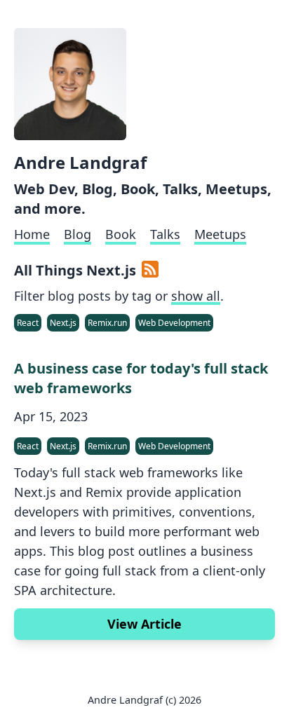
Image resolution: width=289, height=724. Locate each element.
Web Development (174, 323)
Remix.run (107, 323)
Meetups (220, 234)
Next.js (63, 323)
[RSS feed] (150, 270)
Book (120, 234)
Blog (77, 234)
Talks (165, 234)
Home (32, 234)
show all (195, 295)
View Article (144, 623)
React (28, 323)
